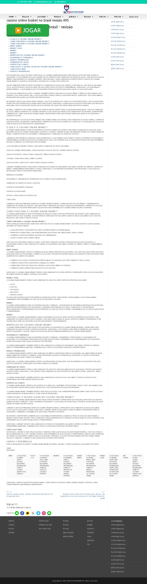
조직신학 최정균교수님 (118, 41)
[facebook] (22, 513)
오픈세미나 (90, 528)
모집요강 (11, 525)
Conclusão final (18, 69)
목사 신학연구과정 (45, 528)
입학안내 (72, 17)
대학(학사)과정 (43, 521)
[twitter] (38, 513)
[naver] (16, 513)
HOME (11, 17)
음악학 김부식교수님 (117, 64)
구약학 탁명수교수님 (117, 33)
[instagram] (43, 513)
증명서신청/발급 (68, 532)
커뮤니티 (102, 17)
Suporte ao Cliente (19, 64)
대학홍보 (90, 525)
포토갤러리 (90, 532)
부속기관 (117, 17)
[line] (49, 513)
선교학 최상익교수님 (117, 57)
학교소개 (25, 17)
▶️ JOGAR (28, 30)
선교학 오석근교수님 (117, 61)
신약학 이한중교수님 (117, 25)
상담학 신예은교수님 (117, 68)
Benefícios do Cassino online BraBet (27, 55)
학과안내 (57, 17)
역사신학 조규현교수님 (118, 45)
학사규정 (66, 528)
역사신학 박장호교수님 (118, 49)
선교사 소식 (133, 17)
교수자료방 (41, 17)
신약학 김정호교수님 (117, 22)
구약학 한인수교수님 (117, 29)
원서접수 (11, 528)
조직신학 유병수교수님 (118, 37)
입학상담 (11, 532)
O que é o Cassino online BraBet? (26, 39)
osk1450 (10, 23)
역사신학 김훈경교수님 (118, 53)
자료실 (89, 536)
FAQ (88, 544)
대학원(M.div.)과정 (45, 525)
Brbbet (13, 50)
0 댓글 (34, 23)
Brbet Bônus (16, 46)
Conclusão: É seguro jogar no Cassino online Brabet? (36, 67)
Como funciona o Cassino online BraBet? (30, 41)
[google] (33, 513)
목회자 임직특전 (68, 536)
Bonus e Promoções (19, 60)
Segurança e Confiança (21, 57)
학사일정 (66, 521)
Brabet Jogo (16, 48)
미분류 (28, 23)
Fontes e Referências (20, 71)
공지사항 (90, 521)
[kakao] (27, 513)
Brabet (13, 53)
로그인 (8, 507)
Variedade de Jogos (19, 62)
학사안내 (87, 17)
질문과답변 (90, 540)
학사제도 (66, 525)
